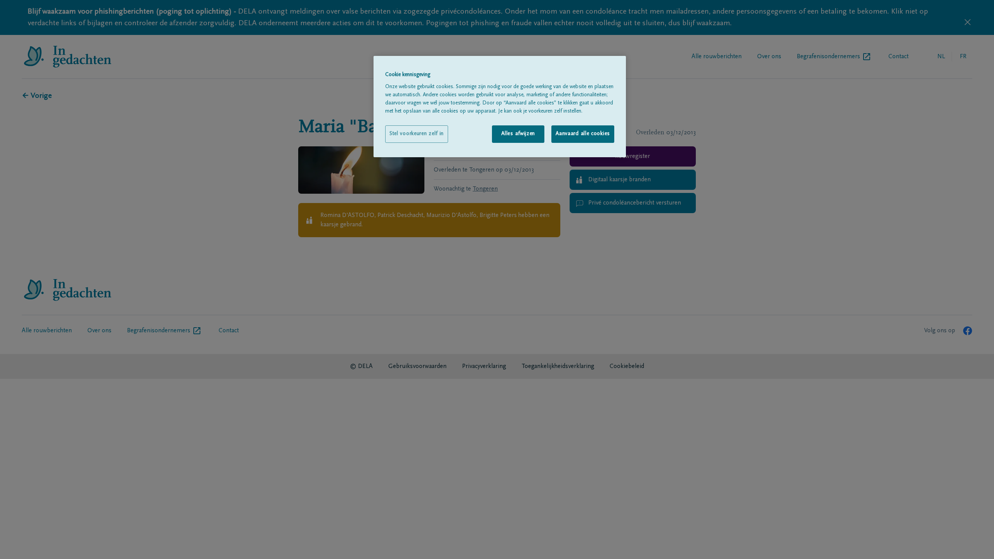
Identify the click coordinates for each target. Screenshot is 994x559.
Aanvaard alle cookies (583, 134)
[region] (500, 106)
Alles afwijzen (518, 134)
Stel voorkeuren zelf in (416, 134)
